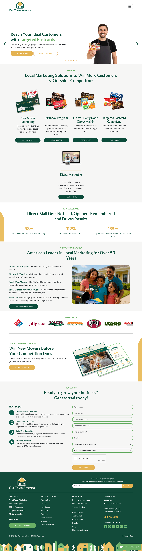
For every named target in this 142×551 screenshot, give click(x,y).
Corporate (108, 500)
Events (75, 523)
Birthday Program (16, 503)
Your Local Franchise (112, 503)
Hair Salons (45, 507)
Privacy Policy (127, 536)
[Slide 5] (76, 60)
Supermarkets (46, 517)
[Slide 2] (68, 60)
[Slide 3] (71, 60)
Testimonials (77, 516)
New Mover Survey (80, 530)
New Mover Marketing (18, 500)
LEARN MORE (28, 140)
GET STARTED (22, 56)
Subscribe (127, 486)
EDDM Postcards (16, 507)
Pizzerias (44, 514)
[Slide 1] (65, 60)
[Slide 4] (73, 60)
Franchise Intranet (79, 503)
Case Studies (77, 519)
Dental (43, 503)
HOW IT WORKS (45, 56)
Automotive (45, 500)
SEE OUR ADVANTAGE (24, 306)
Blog (74, 526)
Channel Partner (78, 507)
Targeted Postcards (17, 510)
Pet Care (44, 510)
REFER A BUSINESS (23, 526)
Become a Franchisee (81, 500)
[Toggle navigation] (130, 6)
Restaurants (45, 521)
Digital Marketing (16, 514)
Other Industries (47, 525)
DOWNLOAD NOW (22, 367)
